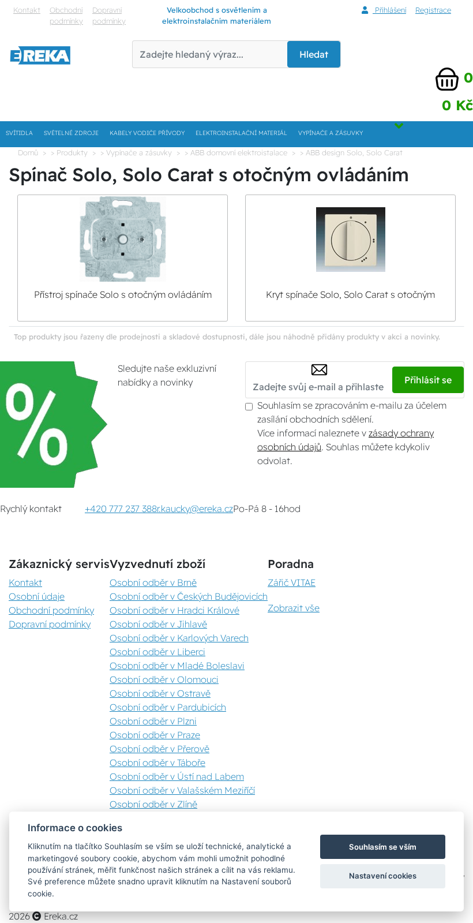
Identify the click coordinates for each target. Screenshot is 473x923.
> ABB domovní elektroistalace (236, 152)
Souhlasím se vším (382, 846)
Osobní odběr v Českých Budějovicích (189, 596)
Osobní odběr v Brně (153, 582)
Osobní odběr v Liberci (157, 651)
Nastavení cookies (382, 875)
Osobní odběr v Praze (155, 735)
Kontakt (26, 9)
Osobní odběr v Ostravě (160, 693)
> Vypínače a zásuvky (136, 152)
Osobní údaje (37, 596)
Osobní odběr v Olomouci (164, 679)
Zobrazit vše (294, 608)
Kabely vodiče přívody (147, 133)
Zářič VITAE (292, 582)
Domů (28, 152)
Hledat (313, 54)
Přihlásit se (428, 380)
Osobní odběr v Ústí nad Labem (177, 776)
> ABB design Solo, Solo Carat (351, 152)
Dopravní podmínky (109, 15)
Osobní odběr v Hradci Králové (174, 610)
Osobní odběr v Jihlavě (158, 624)
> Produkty (69, 152)
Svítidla (19, 133)
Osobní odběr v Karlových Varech (179, 638)
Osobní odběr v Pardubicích (168, 707)
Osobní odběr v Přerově (159, 748)
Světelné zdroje (71, 133)
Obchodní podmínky (66, 15)
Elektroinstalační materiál (241, 133)
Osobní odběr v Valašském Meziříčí (182, 790)
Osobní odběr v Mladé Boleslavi (177, 665)
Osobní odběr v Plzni (153, 721)
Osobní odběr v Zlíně (153, 804)
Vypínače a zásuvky (330, 133)
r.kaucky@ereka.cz (195, 508)
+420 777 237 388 (121, 508)
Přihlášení (389, 9)
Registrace (433, 9)
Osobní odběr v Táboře (157, 762)
